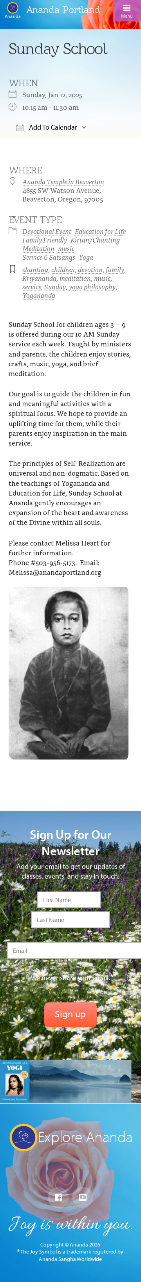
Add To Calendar (52, 127)
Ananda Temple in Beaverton (63, 181)
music (66, 248)
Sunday (55, 286)
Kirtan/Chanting (95, 239)
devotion (90, 269)
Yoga (86, 257)
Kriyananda (39, 278)
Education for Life (100, 231)
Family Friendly (44, 239)
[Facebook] (58, 1197)
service (31, 286)
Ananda (13, 16)
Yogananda (38, 295)
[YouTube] (82, 1197)
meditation (75, 278)
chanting (35, 269)
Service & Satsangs (48, 257)
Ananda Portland (63, 9)
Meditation (38, 248)
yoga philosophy (92, 286)
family (115, 269)
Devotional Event (46, 231)
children (63, 269)
